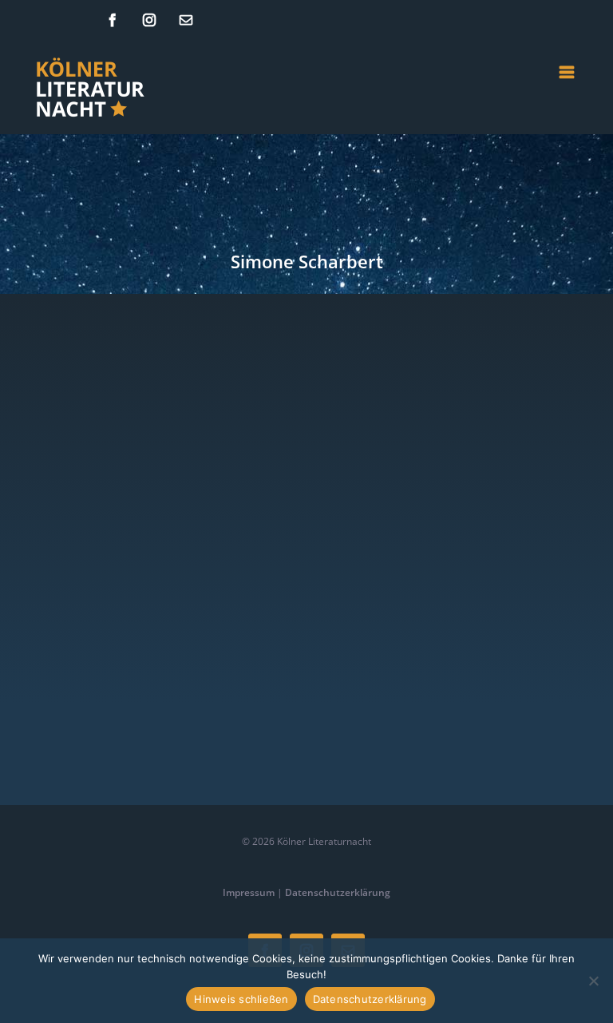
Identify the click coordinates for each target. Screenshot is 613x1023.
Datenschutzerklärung (337, 892)
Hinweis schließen (241, 999)
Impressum (249, 892)
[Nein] (593, 981)
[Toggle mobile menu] (568, 72)
